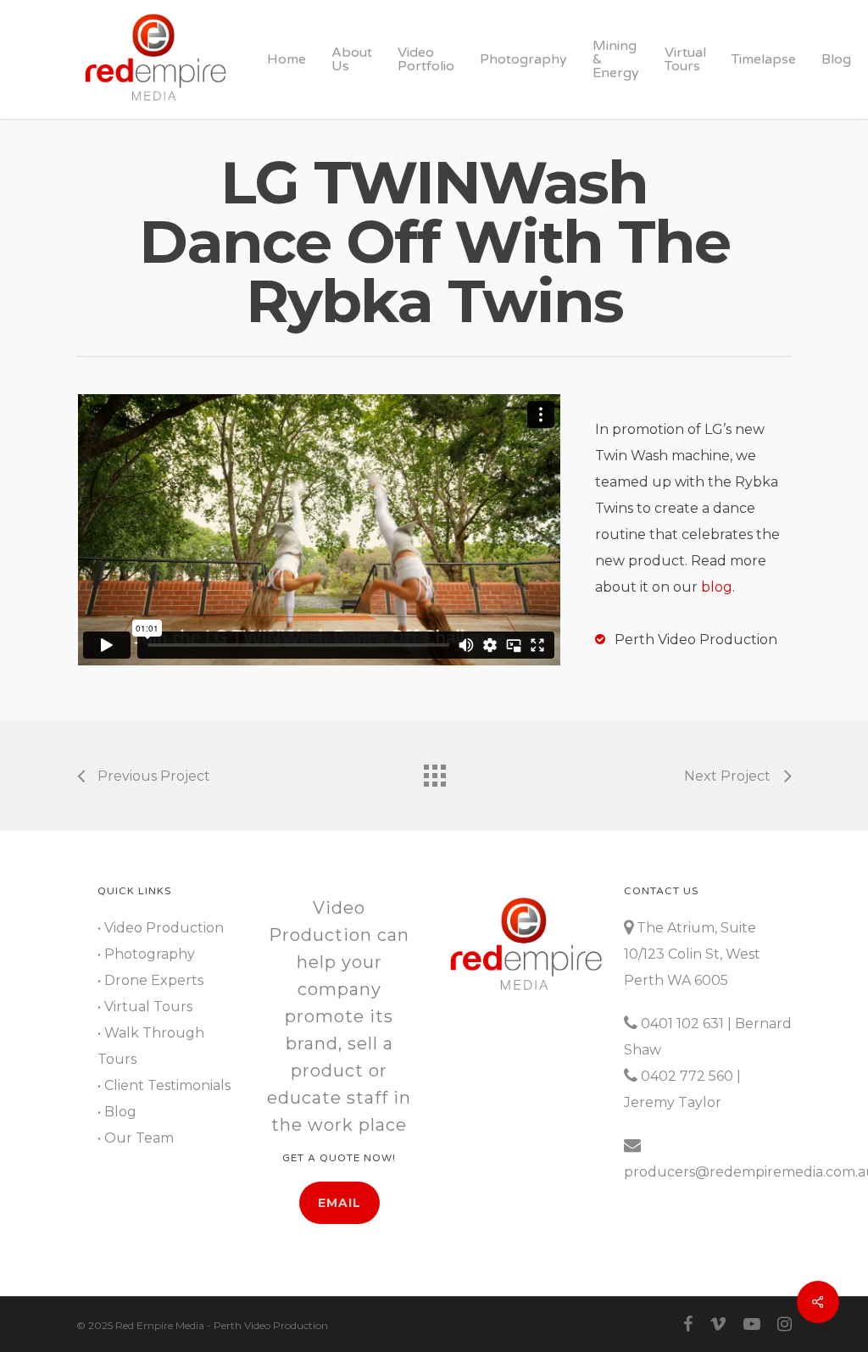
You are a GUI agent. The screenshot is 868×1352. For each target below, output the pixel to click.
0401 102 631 (682, 1023)
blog (716, 587)
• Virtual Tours (144, 1007)
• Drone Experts (150, 980)
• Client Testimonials (164, 1085)
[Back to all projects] (434, 771)
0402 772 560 (687, 1076)
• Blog (116, 1112)
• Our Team (135, 1138)
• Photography (146, 954)
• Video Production (160, 928)
